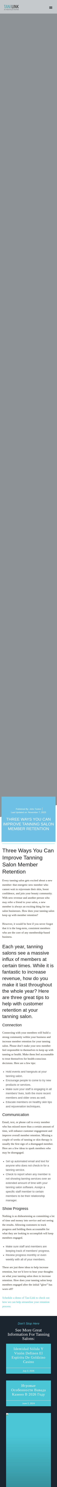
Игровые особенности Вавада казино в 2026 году (28, 1390)
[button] (50, 7)
